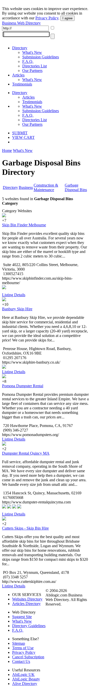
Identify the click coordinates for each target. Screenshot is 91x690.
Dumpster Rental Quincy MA (26, 453)
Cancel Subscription (28, 657)
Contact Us (21, 661)
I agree (67, 18)
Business (26, 187)
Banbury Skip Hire (17, 309)
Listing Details (13, 295)
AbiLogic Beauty (26, 679)
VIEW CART (23, 137)
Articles (18, 75)
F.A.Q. (27, 61)
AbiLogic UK (23, 674)
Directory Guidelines (29, 626)
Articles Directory (26, 603)
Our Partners (32, 70)
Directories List (34, 66)
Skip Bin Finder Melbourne (24, 225)
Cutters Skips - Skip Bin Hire (25, 528)
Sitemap (18, 643)
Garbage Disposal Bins (76, 187)
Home (7, 150)
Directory (19, 48)
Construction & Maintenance (46, 187)
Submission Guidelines (40, 57)
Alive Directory (24, 683)
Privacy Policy (46, 18)
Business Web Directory (21, 23)
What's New (32, 52)
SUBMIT (20, 133)
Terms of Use (23, 648)
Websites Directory (27, 599)
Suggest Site (22, 617)
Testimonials (22, 84)
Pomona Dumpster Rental (22, 386)
